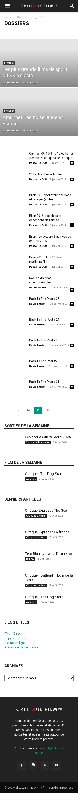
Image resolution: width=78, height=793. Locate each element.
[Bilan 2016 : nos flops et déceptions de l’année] (15, 221)
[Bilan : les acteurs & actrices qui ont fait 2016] (15, 241)
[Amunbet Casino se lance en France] (39, 121)
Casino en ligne (15, 643)
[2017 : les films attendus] (15, 179)
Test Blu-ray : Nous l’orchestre (49, 553)
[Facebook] (21, 765)
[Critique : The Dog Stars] (13, 483)
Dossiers (22, 17)
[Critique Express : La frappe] (13, 541)
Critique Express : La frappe (47, 532)
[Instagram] (33, 765)
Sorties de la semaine (26, 425)
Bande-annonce (41, 32)
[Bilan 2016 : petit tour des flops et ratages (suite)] (15, 200)
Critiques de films (36, 515)
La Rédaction (11, 82)
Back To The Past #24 (44, 319)
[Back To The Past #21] (15, 387)
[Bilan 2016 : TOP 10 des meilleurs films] (15, 262)
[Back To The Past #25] (15, 304)
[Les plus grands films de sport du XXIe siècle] (39, 73)
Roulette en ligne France (21, 647)
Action (23, 32)
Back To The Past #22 (44, 361)
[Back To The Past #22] (15, 366)
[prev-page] (18, 410)
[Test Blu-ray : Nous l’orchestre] (13, 563)
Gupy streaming (15, 638)
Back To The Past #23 (44, 340)
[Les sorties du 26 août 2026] (13, 446)
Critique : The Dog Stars (44, 474)
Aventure (31, 478)
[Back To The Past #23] (15, 345)
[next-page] (57, 410)
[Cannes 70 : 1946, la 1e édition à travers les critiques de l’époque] (15, 158)
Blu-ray (30, 558)
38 (48, 410)
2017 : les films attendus (45, 174)
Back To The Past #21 (44, 382)
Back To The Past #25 (44, 299)
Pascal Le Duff (38, 162)
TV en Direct (13, 633)
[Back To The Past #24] (15, 324)
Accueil (8, 17)
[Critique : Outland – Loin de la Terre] (13, 584)
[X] (45, 765)
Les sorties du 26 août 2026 (48, 437)
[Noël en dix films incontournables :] (15, 283)
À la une (10, 32)
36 (28, 410)
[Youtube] (56, 765)
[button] (7, 6)
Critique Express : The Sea (46, 510)
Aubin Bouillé (37, 287)
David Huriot (37, 303)
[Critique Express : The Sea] (13, 519)
